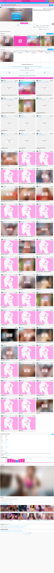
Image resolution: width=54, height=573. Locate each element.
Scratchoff (49, 25)
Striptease (18, 526)
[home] (3, 1)
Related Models (11, 503)
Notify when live (16, 13)
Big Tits (6, 450)
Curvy (20, 525)
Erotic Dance (15, 526)
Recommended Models (4, 503)
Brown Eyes (15, 525)
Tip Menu (22, 24)
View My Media (16, 18)
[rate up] (43, 29)
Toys (24, 525)
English (6, 440)
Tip (24, 23)
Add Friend (30, 24)
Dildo (23, 525)
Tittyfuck (24, 526)
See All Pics (50, 49)
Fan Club (13, 7)
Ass (13, 525)
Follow (18, 24)
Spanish (1, 441)
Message (26, 24)
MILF (4, 525)
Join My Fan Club (27, 78)
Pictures (9, 7)
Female (6, 438)
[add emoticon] (51, 24)
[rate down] (45, 29)
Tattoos (6, 451)
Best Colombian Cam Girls (8, 455)
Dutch (6, 441)
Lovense (26, 525)
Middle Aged (6, 525)
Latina (21, 525)
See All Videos (50, 33)
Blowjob (10, 525)
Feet (12, 525)
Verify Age (51, 5)
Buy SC (18, 25)
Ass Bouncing (21, 526)
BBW (1, 449)
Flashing (13, 526)
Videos (7, 7)
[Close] (53, 7)
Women (6, 442)
